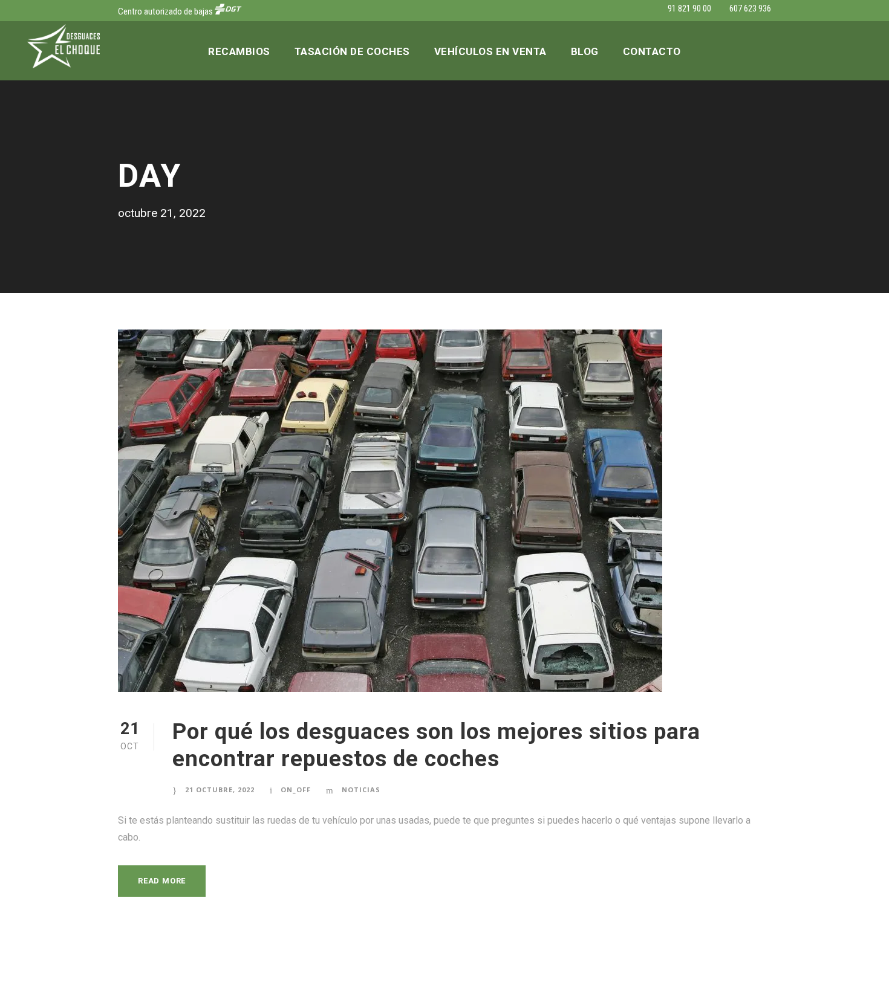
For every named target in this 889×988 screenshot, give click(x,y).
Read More (162, 880)
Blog (585, 51)
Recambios (239, 51)
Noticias (361, 789)
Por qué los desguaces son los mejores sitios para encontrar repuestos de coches (436, 744)
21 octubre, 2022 (220, 789)
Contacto (652, 51)
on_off (296, 789)
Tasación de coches (352, 51)
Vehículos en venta (490, 51)
